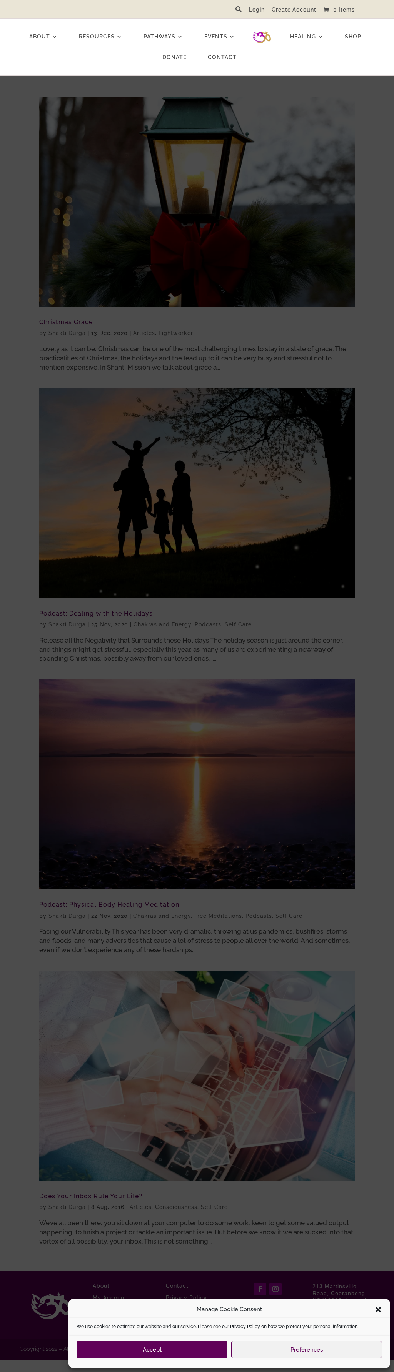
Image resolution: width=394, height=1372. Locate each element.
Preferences (306, 1349)
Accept (152, 1349)
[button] (378, 1310)
